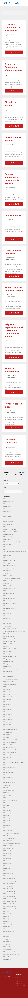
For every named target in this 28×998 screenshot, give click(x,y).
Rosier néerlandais (10, 896)
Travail (8, 946)
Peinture (8, 840)
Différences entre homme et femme (15, 631)
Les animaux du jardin (11, 760)
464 (20, 472)
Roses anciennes (10, 881)
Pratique (8, 863)
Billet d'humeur (10, 560)
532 (16, 474)
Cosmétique (9, 590)
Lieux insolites (9, 772)
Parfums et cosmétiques (12, 833)
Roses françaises (10, 891)
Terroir (8, 936)
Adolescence (9, 504)
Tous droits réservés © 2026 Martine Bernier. (14, 994)
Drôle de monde (10, 641)
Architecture (9, 516)
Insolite (8, 709)
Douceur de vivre (10, 638)
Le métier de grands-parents (13, 754)
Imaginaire (8, 704)
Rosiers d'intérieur (10, 906)
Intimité (8, 717)
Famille (8, 666)
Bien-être (8, 558)
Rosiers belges (9, 903)
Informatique (9, 707)
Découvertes (9, 621)
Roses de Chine (9, 886)
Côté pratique (9, 593)
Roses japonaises (10, 893)
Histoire (8, 696)
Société (8, 921)
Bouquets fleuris (10, 568)
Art (7, 519)
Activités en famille (10, 499)
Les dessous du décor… (11, 765)
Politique (8, 855)
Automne (8, 539)
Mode (7, 805)
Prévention (8, 866)
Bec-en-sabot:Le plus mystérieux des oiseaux (15, 552)
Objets (8, 828)
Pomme (8, 858)
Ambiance (8, 509)
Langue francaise (10, 747)
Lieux (7, 770)
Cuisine (8, 611)
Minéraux (8, 802)
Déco (7, 618)
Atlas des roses (9, 534)
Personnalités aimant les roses (13, 843)
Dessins (8, 623)
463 (16, 472)
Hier (7, 694)
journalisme (8, 732)
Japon (8, 722)
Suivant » (21, 474)
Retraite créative (10, 878)
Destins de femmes (11, 628)
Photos (8, 850)
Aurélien (8, 536)
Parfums (8, 830)
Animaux (8, 511)
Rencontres (9, 873)
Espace (8, 659)
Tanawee (8, 929)
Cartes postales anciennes (12, 578)
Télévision (9, 934)
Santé (7, 911)
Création (8, 606)
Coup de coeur (10, 598)
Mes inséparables (10, 797)
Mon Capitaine (10, 807)
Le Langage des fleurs (11, 752)
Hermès (8, 691)
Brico (7, 573)
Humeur (8, 699)
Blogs (7, 563)
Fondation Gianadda (11, 674)
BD (7, 547)
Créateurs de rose (10, 603)
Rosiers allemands (10, 898)
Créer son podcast (10, 608)
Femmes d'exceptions (11, 669)
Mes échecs (9, 795)
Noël (7, 823)
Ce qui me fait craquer (11, 580)
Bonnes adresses (10, 565)
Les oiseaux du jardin (11, 767)
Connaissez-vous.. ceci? (11, 588)
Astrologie (8, 524)
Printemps (8, 868)
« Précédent (6, 472)
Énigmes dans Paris (10, 656)
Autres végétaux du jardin (12, 542)
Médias (7, 792)
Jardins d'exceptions (11, 729)
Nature (8, 820)
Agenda (8, 506)
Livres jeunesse (10, 782)
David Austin (9, 616)
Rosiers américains (10, 901)
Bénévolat (8, 555)
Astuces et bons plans (11, 526)
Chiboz (8, 583)
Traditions (8, 944)
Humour (8, 701)
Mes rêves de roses (11, 800)
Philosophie (9, 848)
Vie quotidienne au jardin (12, 954)
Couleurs (8, 595)
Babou (8, 544)
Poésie (8, 853)
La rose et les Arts (10, 742)
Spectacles (9, 924)
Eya (7, 664)
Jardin (8, 724)
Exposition (9, 661)
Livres (8, 780)
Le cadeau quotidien (11, 749)
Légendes (8, 757)
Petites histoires (10, 845)
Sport (7, 926)
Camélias (8, 575)
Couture (8, 600)
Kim (7, 737)
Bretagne (8, 570)
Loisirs (7, 785)
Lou (7, 787)
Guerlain (8, 686)
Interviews (8, 714)
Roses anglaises (10, 883)
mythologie (9, 818)
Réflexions (8, 871)
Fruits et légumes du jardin (12, 679)
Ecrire (7, 646)
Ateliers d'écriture (11, 531)
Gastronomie (9, 681)
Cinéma (8, 585)
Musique (8, 815)
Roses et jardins (10, 888)
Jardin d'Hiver (9, 727)
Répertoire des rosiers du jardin (14, 876)
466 (7, 474)
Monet (8, 810)
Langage (8, 744)
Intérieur (8, 712)
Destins (8, 626)
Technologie (9, 931)
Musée (8, 813)
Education (8, 651)
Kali (7, 734)
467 (10, 474)
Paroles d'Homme (10, 838)
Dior (7, 633)
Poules (8, 860)
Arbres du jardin (10, 514)
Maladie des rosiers (10, 790)
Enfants (8, 654)
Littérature (9, 777)
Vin (7, 956)
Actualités (9, 501)
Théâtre (8, 939)
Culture (8, 613)
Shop (7, 919)
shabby (7, 916)
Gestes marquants (10, 684)
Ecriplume (10, 3)
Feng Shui (8, 671)
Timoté (8, 941)
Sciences (8, 913)
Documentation (9, 636)
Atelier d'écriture (10, 529)
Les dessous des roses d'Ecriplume (14, 762)
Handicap (8, 689)
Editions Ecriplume (10, 648)
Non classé (9, 825)
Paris (7, 835)
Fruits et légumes (10, 676)
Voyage (8, 959)
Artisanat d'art (9, 521)
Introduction (9, 719)
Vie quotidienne (11, 951)
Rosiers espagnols (10, 908)
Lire (7, 775)
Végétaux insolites (10, 949)
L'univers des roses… (11, 739)
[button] (23, 3)
